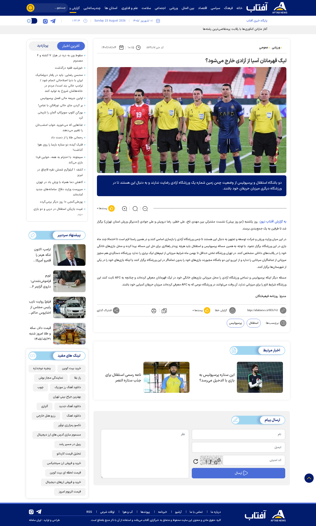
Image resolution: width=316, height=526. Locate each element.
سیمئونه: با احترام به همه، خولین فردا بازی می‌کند (59, 160)
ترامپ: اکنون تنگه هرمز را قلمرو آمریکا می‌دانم (42, 255)
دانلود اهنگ (74, 416)
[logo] (268, 7)
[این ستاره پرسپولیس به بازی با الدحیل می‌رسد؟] (260, 377)
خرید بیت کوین (71, 368)
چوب (40, 387)
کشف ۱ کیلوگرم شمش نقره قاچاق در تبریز (60, 172)
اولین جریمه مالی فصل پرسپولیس (61, 98)
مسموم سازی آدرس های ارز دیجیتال (59, 435)
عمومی (263, 47)
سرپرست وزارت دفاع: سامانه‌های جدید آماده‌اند (59, 192)
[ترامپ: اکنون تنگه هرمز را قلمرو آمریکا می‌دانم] (68, 254)
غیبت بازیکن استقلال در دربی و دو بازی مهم (58, 212)
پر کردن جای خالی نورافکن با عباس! (60, 105)
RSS (89, 512)
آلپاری (44, 406)
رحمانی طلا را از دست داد (67, 137)
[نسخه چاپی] (153, 310)
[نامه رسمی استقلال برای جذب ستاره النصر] (166, 377)
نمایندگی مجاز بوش (51, 378)
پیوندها (145, 512)
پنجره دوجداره (42, 368)
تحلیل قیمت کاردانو (69, 454)
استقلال (253, 323)
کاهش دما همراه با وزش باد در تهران (59, 182)
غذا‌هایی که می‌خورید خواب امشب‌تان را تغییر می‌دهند (59, 128)
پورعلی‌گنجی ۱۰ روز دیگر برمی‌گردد (61, 202)
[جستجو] (30, 8)
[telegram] (53, 21)
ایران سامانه (35, 520)
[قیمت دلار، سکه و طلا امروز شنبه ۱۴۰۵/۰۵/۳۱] (68, 333)
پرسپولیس (235, 323)
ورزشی (276, 47)
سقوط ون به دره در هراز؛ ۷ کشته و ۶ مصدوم (60, 58)
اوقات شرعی (107, 512)
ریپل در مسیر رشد (70, 444)
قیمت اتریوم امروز (70, 491)
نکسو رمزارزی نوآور (69, 425)
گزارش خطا (221, 310)
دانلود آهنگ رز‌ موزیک (68, 387)
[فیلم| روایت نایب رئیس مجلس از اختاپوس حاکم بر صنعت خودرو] (68, 307)
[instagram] (45, 21)
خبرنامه (162, 512)
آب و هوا (128, 512)
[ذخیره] (164, 310)
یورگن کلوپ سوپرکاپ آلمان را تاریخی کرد (60, 115)
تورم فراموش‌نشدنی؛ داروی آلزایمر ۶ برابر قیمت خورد (40, 281)
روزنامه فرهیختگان (266, 296)
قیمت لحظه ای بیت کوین (65, 472)
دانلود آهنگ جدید (70, 406)
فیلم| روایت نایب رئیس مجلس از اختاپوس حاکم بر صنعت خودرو (40, 307)
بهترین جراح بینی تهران (67, 397)
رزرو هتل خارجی (46, 416)
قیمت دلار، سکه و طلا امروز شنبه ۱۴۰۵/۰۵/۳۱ (40, 334)
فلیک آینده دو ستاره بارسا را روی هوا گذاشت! (60, 147)
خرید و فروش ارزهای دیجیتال (63, 482)
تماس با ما (196, 512)
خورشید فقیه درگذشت (69, 68)
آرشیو (178, 512)
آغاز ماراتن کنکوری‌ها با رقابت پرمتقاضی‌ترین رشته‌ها (235, 29)
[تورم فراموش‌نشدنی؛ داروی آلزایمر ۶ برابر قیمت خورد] (68, 280)
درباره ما (216, 512)
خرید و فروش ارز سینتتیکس (64, 463)
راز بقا (77, 378)
